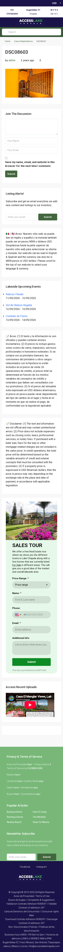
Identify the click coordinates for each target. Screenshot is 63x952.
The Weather (39, 817)
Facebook (24, 867)
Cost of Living (39, 812)
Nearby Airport (14, 822)
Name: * (16, 593)
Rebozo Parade (14, 294)
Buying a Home (14, 812)
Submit (11, 173)
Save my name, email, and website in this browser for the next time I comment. (30, 164)
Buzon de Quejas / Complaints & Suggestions (31, 900)
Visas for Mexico (41, 822)
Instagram (41, 867)
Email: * (16, 623)
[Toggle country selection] (18, 615)
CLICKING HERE (35, 768)
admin (12, 60)
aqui (41, 781)
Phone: (16, 608)
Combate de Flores (16, 316)
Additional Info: (21, 638)
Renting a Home (15, 817)
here (17, 774)
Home (7, 41)
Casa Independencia (23, 41)
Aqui (29, 764)
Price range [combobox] (21, 584)
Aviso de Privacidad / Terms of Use (31, 896)
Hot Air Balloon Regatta (19, 305)
